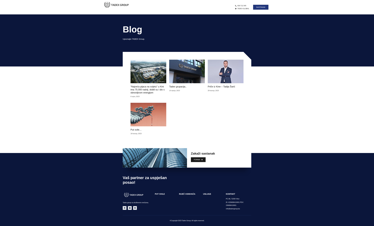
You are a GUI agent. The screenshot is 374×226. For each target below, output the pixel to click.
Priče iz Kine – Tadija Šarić (221, 86)
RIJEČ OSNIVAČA (187, 194)
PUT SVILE (160, 194)
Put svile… (136, 129)
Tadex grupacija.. (178, 86)
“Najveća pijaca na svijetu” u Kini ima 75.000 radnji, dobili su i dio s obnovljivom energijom (148, 89)
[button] (260, 7)
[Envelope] (130, 208)
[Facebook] (135, 208)
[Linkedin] (124, 208)
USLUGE (207, 194)
